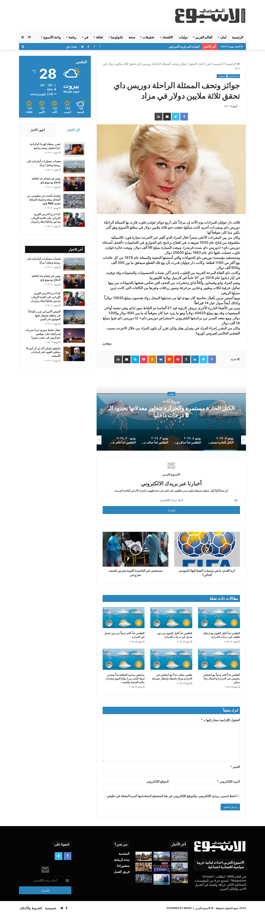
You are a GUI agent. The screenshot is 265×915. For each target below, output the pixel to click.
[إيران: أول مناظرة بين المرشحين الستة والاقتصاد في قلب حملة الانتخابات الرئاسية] (161, 867)
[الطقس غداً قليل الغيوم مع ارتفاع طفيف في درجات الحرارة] (219, 617)
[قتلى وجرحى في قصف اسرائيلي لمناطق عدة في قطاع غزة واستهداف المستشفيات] (179, 867)
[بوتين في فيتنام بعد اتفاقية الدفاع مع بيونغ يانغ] (74, 184)
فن (86, 37)
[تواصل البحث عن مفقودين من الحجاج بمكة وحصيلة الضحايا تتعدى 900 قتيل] (74, 201)
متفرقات (221, 76)
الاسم (235, 767)
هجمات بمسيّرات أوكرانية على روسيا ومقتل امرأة (44, 163)
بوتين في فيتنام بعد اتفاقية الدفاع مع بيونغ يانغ (46, 180)
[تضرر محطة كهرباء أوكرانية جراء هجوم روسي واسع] (74, 149)
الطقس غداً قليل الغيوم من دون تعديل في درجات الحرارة (174, 635)
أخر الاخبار (73, 130)
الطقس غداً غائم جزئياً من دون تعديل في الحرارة (124, 635)
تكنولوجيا (117, 37)
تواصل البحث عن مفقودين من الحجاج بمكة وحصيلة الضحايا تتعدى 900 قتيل (44, 199)
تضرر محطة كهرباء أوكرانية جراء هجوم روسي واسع (45, 146)
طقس (171, 397)
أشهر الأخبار (37, 130)
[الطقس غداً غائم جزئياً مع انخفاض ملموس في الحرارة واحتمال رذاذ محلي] (219, 659)
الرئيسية (237, 37)
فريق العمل (122, 872)
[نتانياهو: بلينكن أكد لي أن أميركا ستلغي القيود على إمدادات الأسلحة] (74, 354)
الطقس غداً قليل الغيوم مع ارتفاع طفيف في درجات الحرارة (222, 635)
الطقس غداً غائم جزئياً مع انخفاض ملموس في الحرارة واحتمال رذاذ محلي (221, 678)
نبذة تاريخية (122, 860)
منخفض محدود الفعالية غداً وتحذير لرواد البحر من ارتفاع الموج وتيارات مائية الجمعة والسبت (125, 678)
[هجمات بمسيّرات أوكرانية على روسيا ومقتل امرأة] (74, 166)
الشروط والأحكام (31, 908)
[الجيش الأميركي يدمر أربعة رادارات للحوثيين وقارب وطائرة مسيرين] (161, 879)
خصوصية (50, 908)
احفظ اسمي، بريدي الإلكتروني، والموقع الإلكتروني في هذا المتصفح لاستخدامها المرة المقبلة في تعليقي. (171, 796)
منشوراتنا (123, 866)
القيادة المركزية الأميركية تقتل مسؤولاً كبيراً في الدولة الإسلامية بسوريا (158, 46)
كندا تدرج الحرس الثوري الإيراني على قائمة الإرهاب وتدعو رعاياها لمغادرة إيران (46, 218)
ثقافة (99, 37)
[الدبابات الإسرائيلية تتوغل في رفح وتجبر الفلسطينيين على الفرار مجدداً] (143, 856)
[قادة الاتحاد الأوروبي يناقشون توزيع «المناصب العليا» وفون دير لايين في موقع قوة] (179, 878)
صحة (132, 37)
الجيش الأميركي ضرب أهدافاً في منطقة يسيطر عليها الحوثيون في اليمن (45, 315)
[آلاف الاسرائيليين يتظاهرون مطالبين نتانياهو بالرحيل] (143, 878)
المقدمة (124, 854)
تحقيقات (148, 37)
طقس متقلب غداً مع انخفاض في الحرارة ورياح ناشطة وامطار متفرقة (172, 676)
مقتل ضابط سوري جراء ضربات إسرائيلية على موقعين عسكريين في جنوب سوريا (43, 333)
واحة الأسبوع (52, 37)
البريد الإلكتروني (228, 781)
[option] (171, 412)
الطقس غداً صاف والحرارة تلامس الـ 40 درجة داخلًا (171, 412)
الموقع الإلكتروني (158, 781)
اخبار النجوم (196, 64)
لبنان (223, 37)
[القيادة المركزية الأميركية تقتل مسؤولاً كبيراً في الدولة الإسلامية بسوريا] (161, 856)
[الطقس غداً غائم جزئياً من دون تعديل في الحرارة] (124, 617)
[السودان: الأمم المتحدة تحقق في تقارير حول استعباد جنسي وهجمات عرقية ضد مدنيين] (143, 866)
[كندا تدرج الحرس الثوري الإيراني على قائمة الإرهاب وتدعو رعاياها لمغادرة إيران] (74, 219)
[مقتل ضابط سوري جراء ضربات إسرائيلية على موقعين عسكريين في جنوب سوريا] (74, 335)
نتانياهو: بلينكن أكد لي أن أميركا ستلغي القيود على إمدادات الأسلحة (43, 352)
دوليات (183, 37)
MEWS (188, 908)
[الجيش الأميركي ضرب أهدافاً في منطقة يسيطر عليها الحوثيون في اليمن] (74, 317)
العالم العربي (203, 37)
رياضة (72, 37)
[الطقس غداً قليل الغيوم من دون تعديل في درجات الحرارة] (171, 617)
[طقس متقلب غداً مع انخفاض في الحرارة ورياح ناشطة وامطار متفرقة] (171, 659)
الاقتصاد (167, 37)
